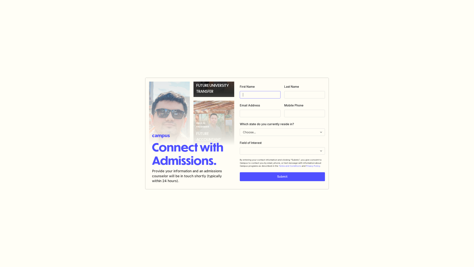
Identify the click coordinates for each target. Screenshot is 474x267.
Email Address (250, 105)
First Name (247, 86)
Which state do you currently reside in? (267, 124)
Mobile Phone (293, 105)
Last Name (291, 86)
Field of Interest (251, 143)
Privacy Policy (313, 166)
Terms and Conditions (290, 166)
